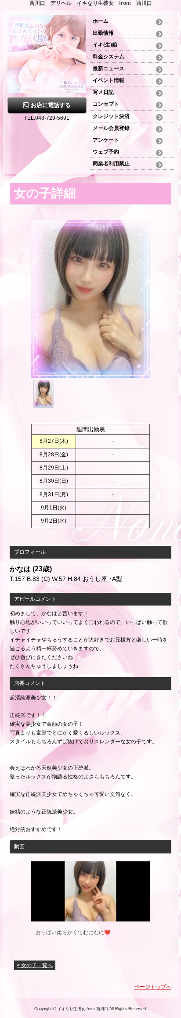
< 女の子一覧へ (35, 965)
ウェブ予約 (106, 152)
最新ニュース (108, 68)
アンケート (106, 140)
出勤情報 (103, 33)
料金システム (108, 57)
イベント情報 (108, 80)
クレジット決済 (111, 116)
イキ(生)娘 (105, 45)
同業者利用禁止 (111, 164)
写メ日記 (103, 92)
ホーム (103, 21)
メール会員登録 (111, 128)
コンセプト (106, 104)
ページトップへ (152, 987)
